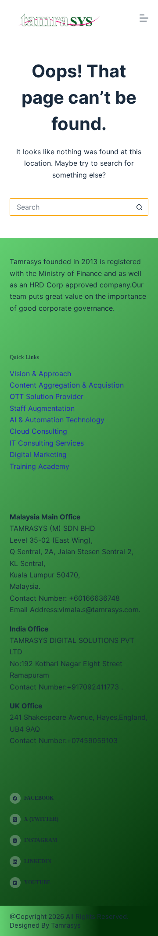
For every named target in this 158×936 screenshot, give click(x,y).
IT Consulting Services (47, 443)
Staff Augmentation (42, 408)
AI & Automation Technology (57, 419)
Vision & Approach (40, 373)
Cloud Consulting (38, 431)
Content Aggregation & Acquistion (67, 385)
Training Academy (39, 466)
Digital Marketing (38, 454)
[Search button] (139, 207)
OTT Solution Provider (46, 396)
